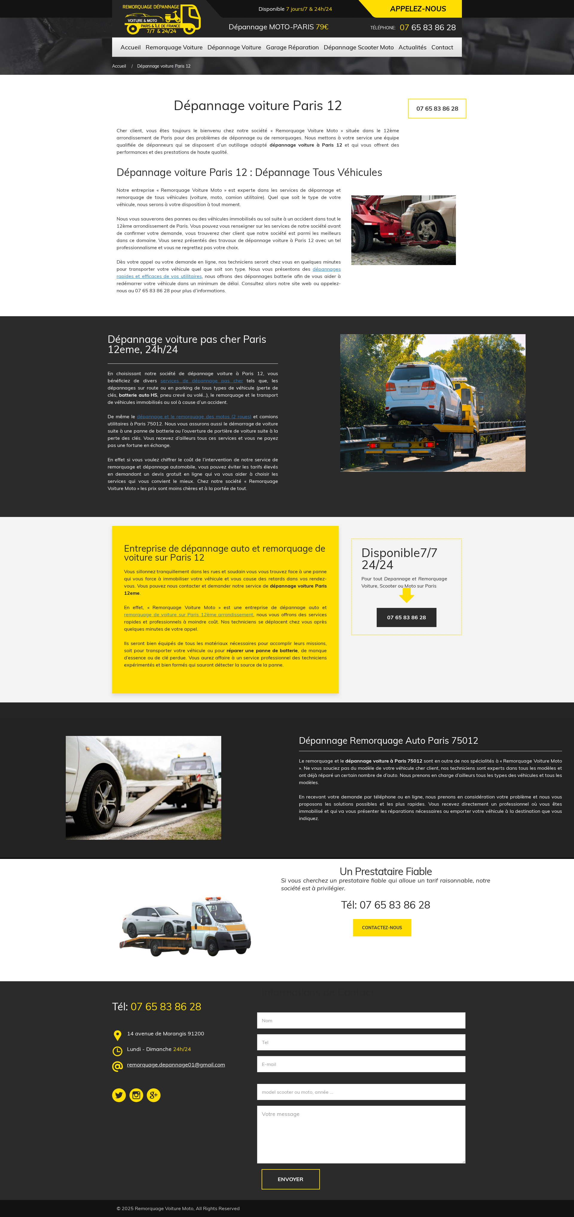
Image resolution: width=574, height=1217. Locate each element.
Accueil (119, 66)
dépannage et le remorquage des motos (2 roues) (194, 416)
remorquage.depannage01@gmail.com (176, 1064)
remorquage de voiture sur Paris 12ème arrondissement (188, 614)
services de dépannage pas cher (202, 381)
